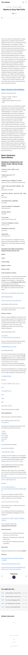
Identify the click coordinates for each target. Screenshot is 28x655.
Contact (14, 642)
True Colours (5, 2)
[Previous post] (2, 576)
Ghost (16, 646)
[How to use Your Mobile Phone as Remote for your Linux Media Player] (14, 607)
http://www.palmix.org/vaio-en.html (10, 563)
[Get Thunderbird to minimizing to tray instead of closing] (14, 603)
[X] (14, 639)
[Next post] (26, 576)
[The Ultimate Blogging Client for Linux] (14, 600)
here (24, 365)
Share (13, 13)
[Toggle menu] (26, 2)
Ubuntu (20, 7)
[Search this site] (23, 2)
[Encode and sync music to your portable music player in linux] (14, 596)
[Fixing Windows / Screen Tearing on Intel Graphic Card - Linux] (14, 593)
